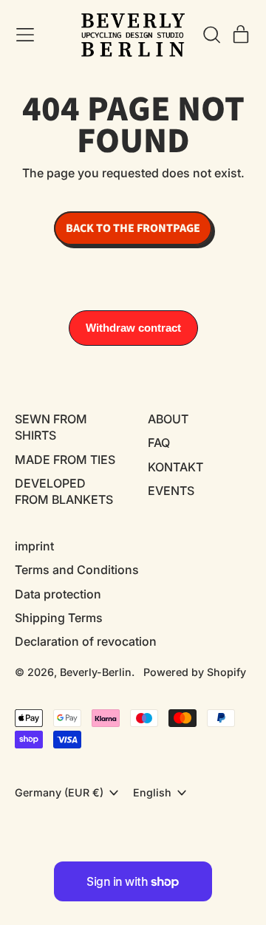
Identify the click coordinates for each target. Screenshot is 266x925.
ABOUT (168, 419)
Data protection (58, 594)
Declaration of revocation (86, 641)
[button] (211, 34)
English (152, 792)
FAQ (159, 442)
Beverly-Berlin (96, 672)
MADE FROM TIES (65, 459)
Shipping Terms (59, 617)
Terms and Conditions (77, 569)
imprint (34, 546)
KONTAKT (175, 467)
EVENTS (171, 490)
